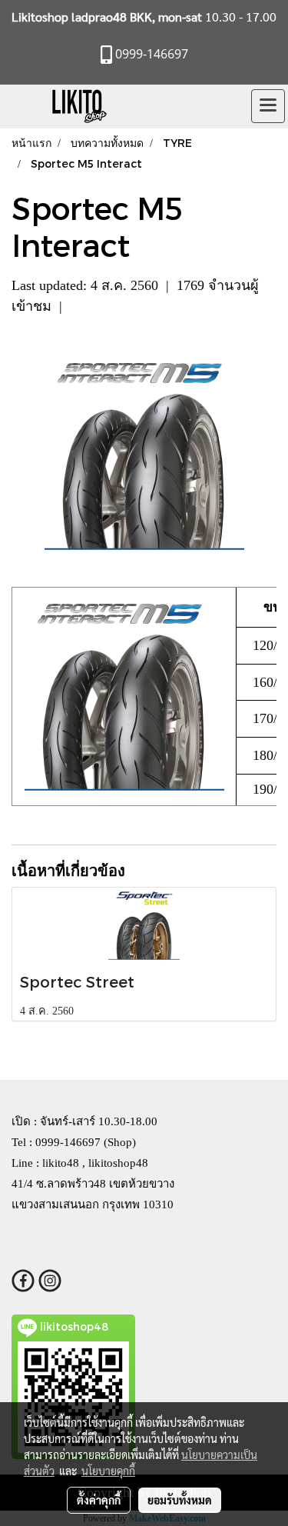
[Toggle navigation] (268, 106)
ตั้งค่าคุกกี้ (99, 1500)
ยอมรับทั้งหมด (179, 1500)
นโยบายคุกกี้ (108, 1471)
